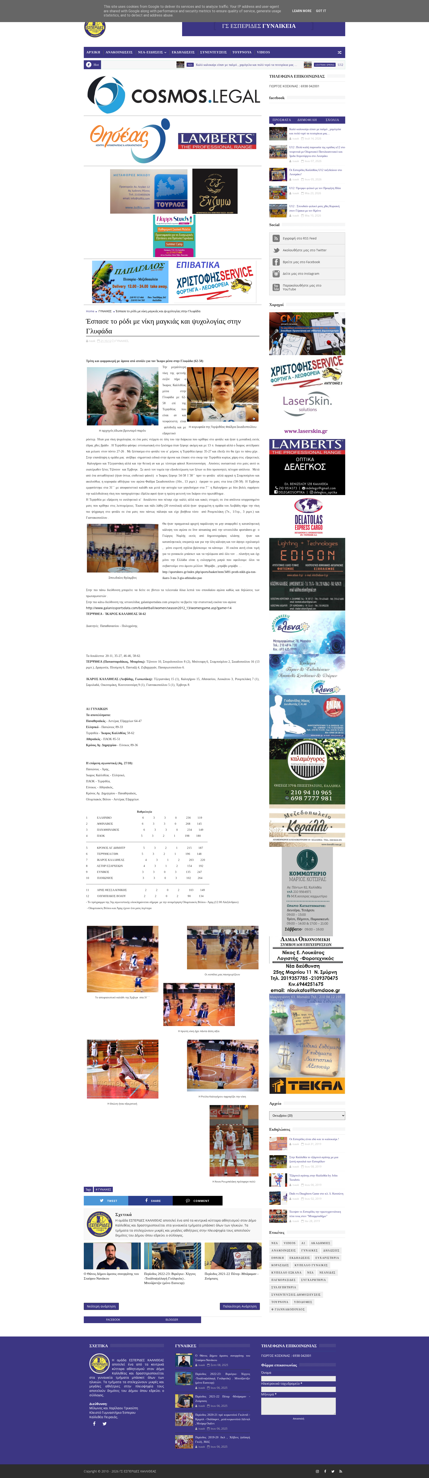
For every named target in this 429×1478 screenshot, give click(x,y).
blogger (172, 1320)
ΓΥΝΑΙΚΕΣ (105, 311)
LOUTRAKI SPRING (245, 64)
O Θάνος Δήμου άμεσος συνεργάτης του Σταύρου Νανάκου (111, 1276)
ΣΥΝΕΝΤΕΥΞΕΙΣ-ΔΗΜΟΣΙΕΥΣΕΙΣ (296, 1294)
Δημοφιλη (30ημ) (307, 121)
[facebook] (94, 1423)
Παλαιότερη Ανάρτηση (240, 1306)
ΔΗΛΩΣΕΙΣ (331, 1250)
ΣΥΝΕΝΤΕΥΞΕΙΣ (213, 52)
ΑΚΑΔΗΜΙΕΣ (320, 1243)
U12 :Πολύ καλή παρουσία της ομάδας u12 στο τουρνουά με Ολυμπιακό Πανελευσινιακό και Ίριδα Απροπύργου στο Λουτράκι (339, 65)
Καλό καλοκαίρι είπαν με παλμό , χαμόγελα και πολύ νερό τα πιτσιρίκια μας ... (167, 65)
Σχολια (332, 120)
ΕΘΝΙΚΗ (277, 1257)
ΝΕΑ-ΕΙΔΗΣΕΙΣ (150, 52)
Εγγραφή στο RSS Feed (300, 238)
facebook (113, 1320)
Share (156, 1201)
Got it (321, 11)
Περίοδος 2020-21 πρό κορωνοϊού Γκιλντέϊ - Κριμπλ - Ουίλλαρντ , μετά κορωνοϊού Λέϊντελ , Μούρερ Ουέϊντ (222, 1419)
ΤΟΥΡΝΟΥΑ (242, 52)
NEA (110, 64)
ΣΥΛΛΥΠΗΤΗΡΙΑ (283, 1287)
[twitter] (104, 1423)
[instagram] (317, 1471)
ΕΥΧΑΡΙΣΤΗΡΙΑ (327, 1257)
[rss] (340, 1471)
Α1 (303, 1243)
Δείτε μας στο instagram (301, 273)
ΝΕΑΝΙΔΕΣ (328, 1272)
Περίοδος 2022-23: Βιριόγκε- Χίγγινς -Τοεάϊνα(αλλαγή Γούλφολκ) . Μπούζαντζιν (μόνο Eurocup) (170, 1278)
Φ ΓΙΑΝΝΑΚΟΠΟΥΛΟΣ (288, 1309)
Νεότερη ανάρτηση (101, 1306)
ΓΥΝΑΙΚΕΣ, (122, 341)
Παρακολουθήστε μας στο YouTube (302, 287)
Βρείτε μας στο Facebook (301, 262)
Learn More (301, 11)
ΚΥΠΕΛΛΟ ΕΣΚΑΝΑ (286, 1272)
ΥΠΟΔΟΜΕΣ (303, 1302)
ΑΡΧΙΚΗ (93, 52)
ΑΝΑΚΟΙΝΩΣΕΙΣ (119, 52)
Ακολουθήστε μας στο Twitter (305, 250)
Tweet (112, 1201)
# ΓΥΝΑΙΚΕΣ (103, 1189)
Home (90, 311)
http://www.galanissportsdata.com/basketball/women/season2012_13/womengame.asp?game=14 (158, 608)
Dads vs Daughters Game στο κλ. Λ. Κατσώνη (316, 1193)
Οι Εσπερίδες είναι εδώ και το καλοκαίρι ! (314, 1139)
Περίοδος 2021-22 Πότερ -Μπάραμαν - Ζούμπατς (232, 1276)
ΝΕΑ (310, 1272)
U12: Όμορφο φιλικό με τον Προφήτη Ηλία (315, 188)
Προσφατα (282, 120)
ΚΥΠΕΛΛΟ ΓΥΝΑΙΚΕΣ (311, 1265)
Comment (201, 1201)
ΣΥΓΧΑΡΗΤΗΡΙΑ (313, 1280)
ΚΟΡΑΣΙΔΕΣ (280, 1265)
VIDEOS (263, 52)
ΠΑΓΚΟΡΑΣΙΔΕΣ (283, 1280)
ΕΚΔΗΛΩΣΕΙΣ (183, 52)
